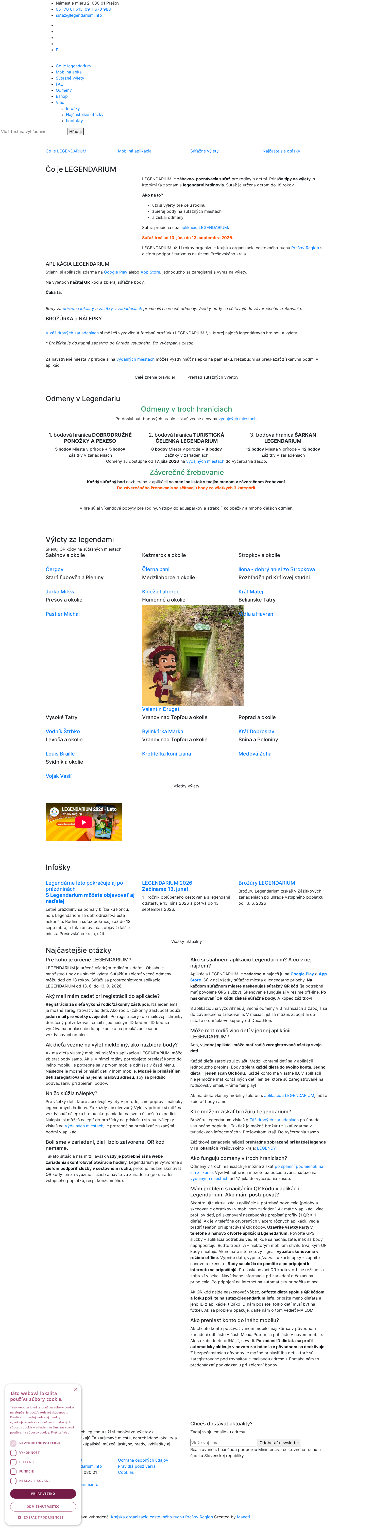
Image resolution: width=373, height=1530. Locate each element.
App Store (150, 272)
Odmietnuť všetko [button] (43, 1506)
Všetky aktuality (186, 941)
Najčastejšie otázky (85, 114)
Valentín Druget (160, 709)
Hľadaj (75, 131)
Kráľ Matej (251, 592)
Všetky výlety (186, 785)
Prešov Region (305, 247)
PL (58, 49)
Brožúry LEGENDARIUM (267, 883)
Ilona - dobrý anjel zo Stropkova (277, 569)
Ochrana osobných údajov (143, 1460)
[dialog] (43, 1454)
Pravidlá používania (137, 1466)
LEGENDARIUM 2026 (167, 886)
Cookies (126, 1472)
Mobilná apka (69, 71)
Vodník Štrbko (63, 731)
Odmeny (64, 90)
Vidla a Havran (256, 614)
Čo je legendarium (73, 65)
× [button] (75, 1389)
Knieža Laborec (160, 592)
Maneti (243, 1516)
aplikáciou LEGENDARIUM (289, 1095)
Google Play (115, 272)
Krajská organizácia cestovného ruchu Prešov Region (162, 1516)
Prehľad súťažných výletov (213, 377)
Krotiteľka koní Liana (166, 754)
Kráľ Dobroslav (256, 731)
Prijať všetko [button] (43, 1494)
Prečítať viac (60, 1432)
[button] (43, 1517)
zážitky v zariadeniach (121, 308)
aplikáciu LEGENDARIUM (204, 227)
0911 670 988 (98, 9)
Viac (60, 102)
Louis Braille (60, 754)
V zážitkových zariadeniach (72, 332)
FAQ (59, 84)
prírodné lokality (78, 308)
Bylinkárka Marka (162, 731)
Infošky (73, 108)
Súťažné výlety (70, 78)
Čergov (54, 569)
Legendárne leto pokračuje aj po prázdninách (90, 892)
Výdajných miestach (84, 1125)
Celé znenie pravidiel (155, 377)
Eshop (62, 96)
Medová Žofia (255, 754)
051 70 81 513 (69, 9)
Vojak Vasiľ (59, 776)
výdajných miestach (135, 359)
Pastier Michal (63, 614)
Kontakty (74, 120)
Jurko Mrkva (61, 592)
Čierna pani (155, 569)
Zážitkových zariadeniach (274, 1119)
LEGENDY (266, 1148)
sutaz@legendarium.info (79, 15)
